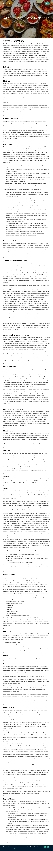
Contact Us (24, 846)
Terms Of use (29, 846)
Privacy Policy (36, 846)
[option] (26, 19)
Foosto (15, 848)
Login (47, 3)
